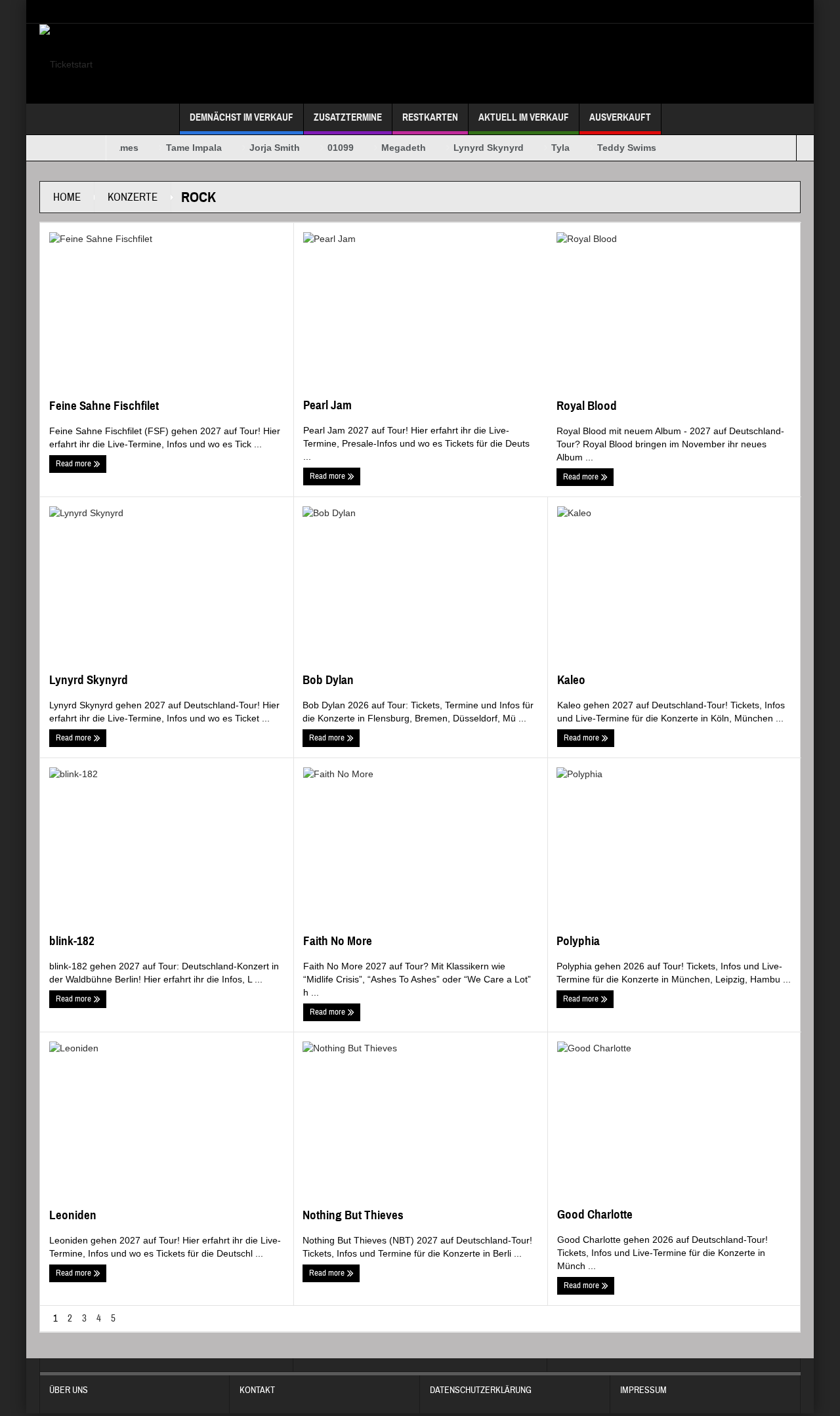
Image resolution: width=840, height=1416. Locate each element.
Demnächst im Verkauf (241, 117)
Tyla (550, 147)
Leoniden (72, 1215)
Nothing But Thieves (353, 1215)
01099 (330, 147)
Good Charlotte (595, 1214)
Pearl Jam (327, 405)
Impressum (643, 1390)
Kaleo (571, 679)
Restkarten (430, 117)
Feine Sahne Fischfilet (104, 405)
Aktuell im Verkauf (523, 117)
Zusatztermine (348, 117)
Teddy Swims (616, 147)
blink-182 (71, 940)
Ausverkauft (620, 117)
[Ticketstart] (66, 63)
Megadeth (393, 147)
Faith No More (337, 940)
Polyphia (578, 940)
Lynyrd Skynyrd (478, 147)
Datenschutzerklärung (481, 1390)
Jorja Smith (264, 147)
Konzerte (133, 197)
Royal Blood (586, 405)
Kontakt (257, 1390)
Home (67, 197)
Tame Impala (183, 147)
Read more (74, 463)
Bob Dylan (328, 679)
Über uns (68, 1390)
